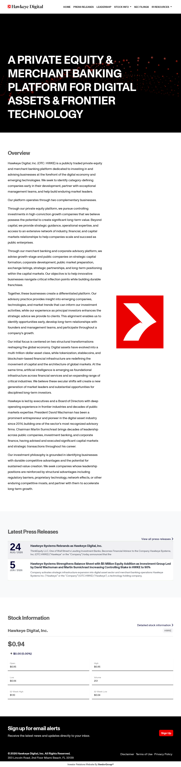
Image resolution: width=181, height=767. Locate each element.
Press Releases (83, 6)
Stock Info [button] (121, 6)
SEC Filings (141, 6)
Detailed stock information (154, 625)
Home (67, 6)
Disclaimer (127, 754)
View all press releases (156, 539)
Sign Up (166, 733)
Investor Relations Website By (91, 764)
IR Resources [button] (161, 6)
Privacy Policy (163, 754)
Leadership (104, 6)
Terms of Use (144, 754)
